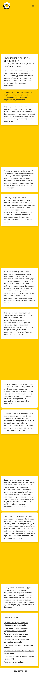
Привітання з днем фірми (14, 662)
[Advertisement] (19, 31)
